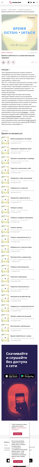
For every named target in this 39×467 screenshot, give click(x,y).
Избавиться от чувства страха (21, 247)
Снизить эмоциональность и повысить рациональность (21, 238)
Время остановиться (25, 9)
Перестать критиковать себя (21, 168)
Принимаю (17, 434)
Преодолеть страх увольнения (21, 178)
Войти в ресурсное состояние (21, 139)
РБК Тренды (12, 9)
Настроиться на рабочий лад (20, 296)
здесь (13, 458)
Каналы (4, 9)
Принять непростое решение (21, 316)
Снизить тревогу (16, 227)
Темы (6, 445)
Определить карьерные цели (21, 149)
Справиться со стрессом (19, 188)
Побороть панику (17, 208)
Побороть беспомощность (20, 267)
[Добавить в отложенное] (8, 62)
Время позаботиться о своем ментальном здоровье (21, 337)
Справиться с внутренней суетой (22, 306)
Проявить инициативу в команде (22, 158)
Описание (5, 70)
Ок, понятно (18, 461)
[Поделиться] (13, 62)
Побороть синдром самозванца (22, 218)
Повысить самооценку (19, 277)
